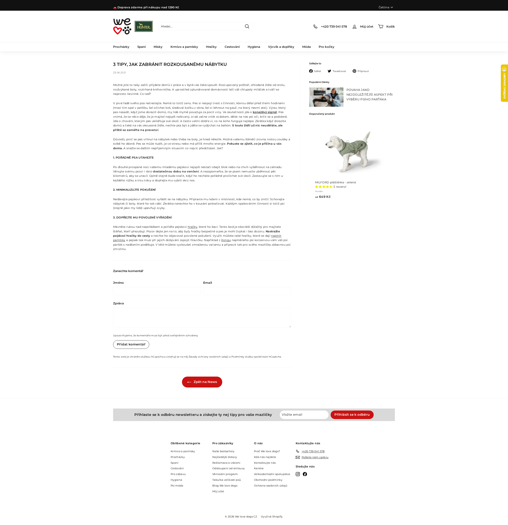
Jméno (118, 283)
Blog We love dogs (224, 485)
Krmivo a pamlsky (184, 47)
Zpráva (118, 303)
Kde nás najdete (265, 457)
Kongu (226, 240)
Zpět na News (205, 382)
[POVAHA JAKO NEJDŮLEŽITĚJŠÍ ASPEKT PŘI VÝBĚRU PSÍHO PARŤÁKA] (326, 97)
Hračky (211, 47)
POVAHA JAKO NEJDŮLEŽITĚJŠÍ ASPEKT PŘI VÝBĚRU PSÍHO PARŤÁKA (369, 94)
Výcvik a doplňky (281, 47)
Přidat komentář (131, 344)
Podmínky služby (242, 356)
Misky (158, 47)
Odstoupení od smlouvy (228, 468)
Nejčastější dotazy (224, 457)
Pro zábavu (178, 474)
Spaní (141, 47)
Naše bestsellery (223, 451)
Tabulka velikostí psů (226, 479)
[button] (324, 186)
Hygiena (254, 47)
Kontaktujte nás (265, 462)
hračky (192, 227)
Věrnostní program (225, 474)
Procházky (121, 47)
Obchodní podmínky (268, 479)
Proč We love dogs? (267, 451)
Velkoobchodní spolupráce (272, 474)
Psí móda (177, 485)
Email (207, 283)
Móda (306, 47)
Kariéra (259, 468)
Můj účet (218, 491)
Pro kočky (326, 47)
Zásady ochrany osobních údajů (209, 356)
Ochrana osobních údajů (271, 485)
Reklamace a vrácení (226, 462)
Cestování (232, 47)
